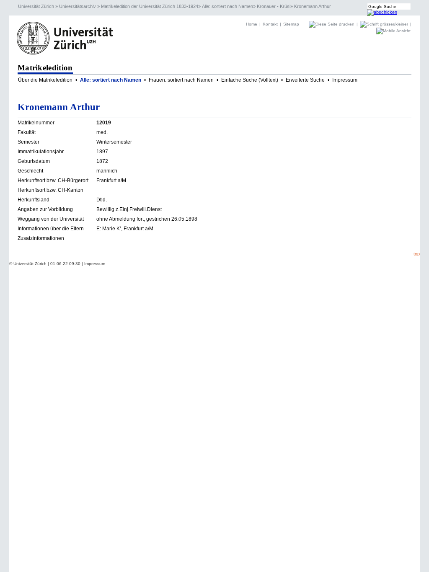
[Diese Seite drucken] (332, 24)
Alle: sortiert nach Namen (227, 6)
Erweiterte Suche (305, 80)
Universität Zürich (36, 6)
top (416, 253)
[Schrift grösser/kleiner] (384, 24)
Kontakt (270, 24)
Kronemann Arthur (312, 6)
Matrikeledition (45, 67)
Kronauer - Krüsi (273, 6)
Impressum (344, 80)
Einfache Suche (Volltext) (249, 80)
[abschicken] (382, 12)
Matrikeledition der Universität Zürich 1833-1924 (149, 6)
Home (251, 24)
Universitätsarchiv (77, 6)
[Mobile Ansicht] (393, 30)
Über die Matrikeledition (45, 80)
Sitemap (291, 24)
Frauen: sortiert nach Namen (181, 80)
